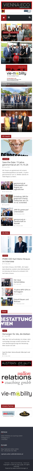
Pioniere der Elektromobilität (13, 128)
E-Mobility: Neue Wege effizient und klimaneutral (15, 104)
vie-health (5, 159)
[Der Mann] (24, 411)
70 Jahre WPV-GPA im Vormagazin (22, 291)
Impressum (26, 463)
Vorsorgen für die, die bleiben (16, 334)
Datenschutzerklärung (16, 463)
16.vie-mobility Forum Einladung (14, 82)
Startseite (7, 463)
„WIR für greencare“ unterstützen (21, 211)
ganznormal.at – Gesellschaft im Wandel (20, 221)
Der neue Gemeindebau (19, 281)
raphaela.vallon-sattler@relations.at (12, 454)
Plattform (5, 32)
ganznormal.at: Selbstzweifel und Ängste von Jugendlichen (20, 186)
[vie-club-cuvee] (16, 3)
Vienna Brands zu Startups (15, 35)
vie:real (5, 255)
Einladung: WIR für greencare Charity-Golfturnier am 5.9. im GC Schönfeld (21, 199)
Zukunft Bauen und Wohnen (21, 300)
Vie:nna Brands (14, 32)
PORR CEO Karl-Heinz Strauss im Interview (16, 260)
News (4, 330)
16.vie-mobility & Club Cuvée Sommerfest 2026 (17, 59)
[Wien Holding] (8, 411)
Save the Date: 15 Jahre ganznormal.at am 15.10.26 (15, 163)
